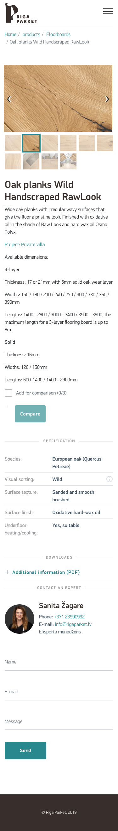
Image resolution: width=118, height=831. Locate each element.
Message (14, 721)
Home (10, 34)
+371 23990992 (69, 617)
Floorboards (58, 34)
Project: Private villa (25, 244)
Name (10, 662)
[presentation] (12, 99)
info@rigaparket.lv (73, 624)
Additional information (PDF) (46, 572)
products (31, 34)
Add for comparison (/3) (41, 393)
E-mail (11, 691)
